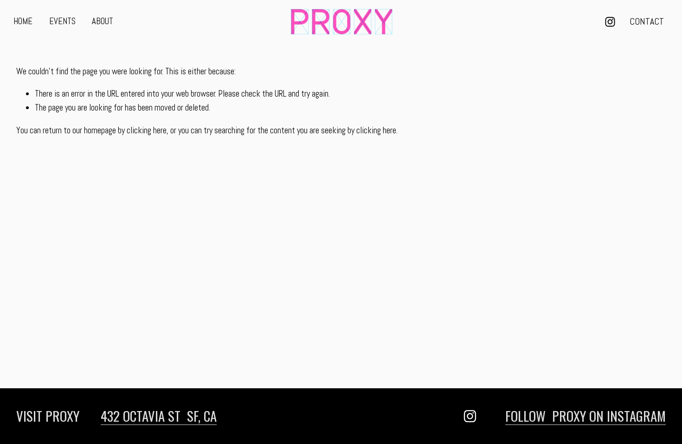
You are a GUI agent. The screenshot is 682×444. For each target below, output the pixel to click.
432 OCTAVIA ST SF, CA (159, 415)
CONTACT (647, 21)
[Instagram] (610, 22)
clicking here (147, 130)
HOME (22, 21)
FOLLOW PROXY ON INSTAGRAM (585, 415)
